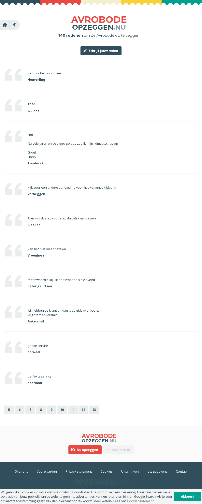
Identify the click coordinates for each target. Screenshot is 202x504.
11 (73, 410)
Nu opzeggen (87, 450)
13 (94, 410)
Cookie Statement (140, 501)
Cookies (106, 471)
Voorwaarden (47, 471)
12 (83, 410)
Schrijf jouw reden (103, 51)
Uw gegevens (157, 471)
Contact (181, 471)
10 (62, 410)
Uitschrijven (130, 471)
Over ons (21, 471)
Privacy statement (78, 471)
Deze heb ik (121, 450)
